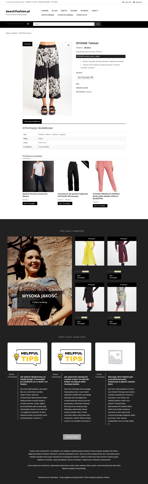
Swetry (64, 11)
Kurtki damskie (47, 15)
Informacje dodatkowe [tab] (32, 121)
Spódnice (84, 11)
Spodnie (74, 11)
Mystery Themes (103, 477)
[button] (68, 45)
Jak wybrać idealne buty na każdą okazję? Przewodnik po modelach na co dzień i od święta (33, 380)
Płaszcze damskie (65, 15)
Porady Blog (81, 15)
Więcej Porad (72, 437)
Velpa (41, 139)
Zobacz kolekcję (39, 302)
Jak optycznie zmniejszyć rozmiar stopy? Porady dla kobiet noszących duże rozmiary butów (76, 380)
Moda (8, 33)
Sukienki (44, 11)
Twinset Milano (44, 147)
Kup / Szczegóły (84, 77)
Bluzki (54, 11)
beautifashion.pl (18, 11)
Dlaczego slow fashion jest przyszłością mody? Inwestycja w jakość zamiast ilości (121, 380)
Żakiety (95, 11)
